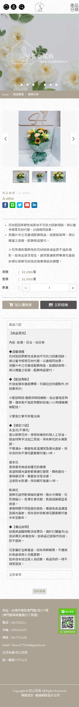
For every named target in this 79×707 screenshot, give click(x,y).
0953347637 (19, 630)
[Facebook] (74, 675)
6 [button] (51, 85)
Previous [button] (5, 139)
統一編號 (8, 660)
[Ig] (74, 682)
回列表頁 (39, 591)
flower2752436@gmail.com (28, 645)
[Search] (22, 7)
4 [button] (39, 85)
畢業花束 (33, 94)
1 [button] (22, 85)
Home (5, 94)
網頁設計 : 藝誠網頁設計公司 (40, 695)
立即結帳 (61, 305)
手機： (14, 630)
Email (5, 645)
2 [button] (28, 85)
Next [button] (73, 139)
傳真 (5, 638)
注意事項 (15, 575)
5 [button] (45, 85)
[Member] (13, 7)
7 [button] (56, 85)
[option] (39, 52)
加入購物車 (23, 305)
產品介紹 (15, 325)
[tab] (39, 324)
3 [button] (33, 85)
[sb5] (39, 52)
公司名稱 (8, 653)
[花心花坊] (39, 7)
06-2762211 (19, 623)
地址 (5, 610)
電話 (5, 623)
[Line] (74, 690)
